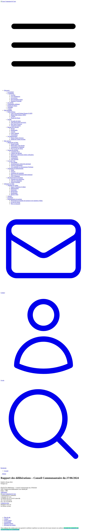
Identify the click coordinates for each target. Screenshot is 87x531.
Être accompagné (15, 203)
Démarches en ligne (12, 142)
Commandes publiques (13, 104)
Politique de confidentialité (12, 529)
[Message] (7, 486)
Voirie (12, 170)
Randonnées (14, 130)
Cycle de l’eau (11, 161)
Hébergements (15, 188)
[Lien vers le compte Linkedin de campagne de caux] (1, 514)
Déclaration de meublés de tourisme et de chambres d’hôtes (27, 200)
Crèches (13, 116)
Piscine (13, 128)
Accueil (6, 471)
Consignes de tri (15, 151)
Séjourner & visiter (9, 184)
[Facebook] (1, 486)
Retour (4, 474)
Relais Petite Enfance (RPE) (18, 115)
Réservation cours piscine (18, 145)
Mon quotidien (8, 110)
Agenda (13, 131)
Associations (14, 135)
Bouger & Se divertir (13, 127)
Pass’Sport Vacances (16, 124)
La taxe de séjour (15, 202)
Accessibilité (7, 522)
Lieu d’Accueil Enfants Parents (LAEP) (21, 113)
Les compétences (15, 96)
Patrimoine (14, 190)
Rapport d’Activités (16, 101)
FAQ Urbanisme (15, 176)
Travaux (13, 171)
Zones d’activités (15, 182)
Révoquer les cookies (10, 525)
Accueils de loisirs (16, 121)
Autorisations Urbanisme (17, 147)
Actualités (10, 107)
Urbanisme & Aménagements (15, 168)
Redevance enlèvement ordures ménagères (22, 154)
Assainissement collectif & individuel (21, 164)
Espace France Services (17, 138)
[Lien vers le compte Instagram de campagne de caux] (1, 513)
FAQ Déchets (14, 159)
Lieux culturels (15, 133)
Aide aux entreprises (16, 180)
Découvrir (7, 90)
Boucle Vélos (14, 194)
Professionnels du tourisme (14, 199)
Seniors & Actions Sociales (18, 139)
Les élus (13, 95)
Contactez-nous (5, 503)
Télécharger (4, 492)
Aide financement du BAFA (18, 122)
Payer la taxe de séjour (17, 148)
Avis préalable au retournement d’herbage (22, 167)
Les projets (10, 102)
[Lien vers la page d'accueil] (8, 1)
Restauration (14, 191)
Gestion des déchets (12, 150)
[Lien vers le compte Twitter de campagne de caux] (1, 510)
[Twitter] (3, 486)
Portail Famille (15, 144)
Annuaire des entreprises (17, 179)
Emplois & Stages (12, 105)
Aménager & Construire (17, 173)
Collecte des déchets (16, 153)
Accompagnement (12, 136)
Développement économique (15, 177)
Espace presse (8, 520)
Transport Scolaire (16, 125)
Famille (9, 119)
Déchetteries (14, 156)
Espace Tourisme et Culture (18, 187)
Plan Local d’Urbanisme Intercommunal (21, 174)
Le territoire (10, 92)
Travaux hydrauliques (17, 165)
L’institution (10, 93)
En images (10, 197)
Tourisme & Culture (12, 185)
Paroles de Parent (15, 118)
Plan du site (7, 517)
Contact (9, 109)
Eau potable (14, 162)
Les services (14, 98)
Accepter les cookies (69, 528)
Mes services (7, 141)
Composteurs (14, 158)
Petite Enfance (11, 112)
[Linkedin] (5, 486)
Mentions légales (8, 523)
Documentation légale (17, 99)
